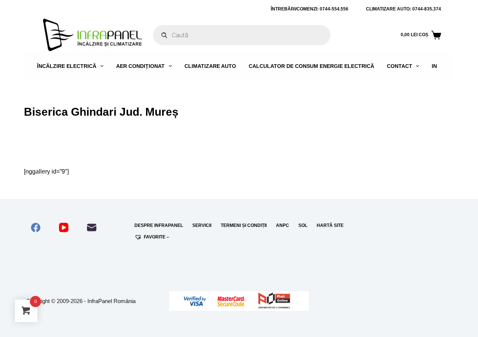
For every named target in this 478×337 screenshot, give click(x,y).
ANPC (282, 225)
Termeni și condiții (244, 225)
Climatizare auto (210, 66)
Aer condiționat (140, 66)
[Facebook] (35, 227)
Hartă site (330, 225)
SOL (302, 225)
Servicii (201, 225)
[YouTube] (63, 227)
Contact (399, 66)
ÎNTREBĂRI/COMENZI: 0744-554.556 (309, 9)
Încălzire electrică (66, 66)
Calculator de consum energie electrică (311, 66)
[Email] (91, 227)
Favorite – (156, 237)
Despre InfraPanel (158, 225)
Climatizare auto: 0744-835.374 (403, 9)
